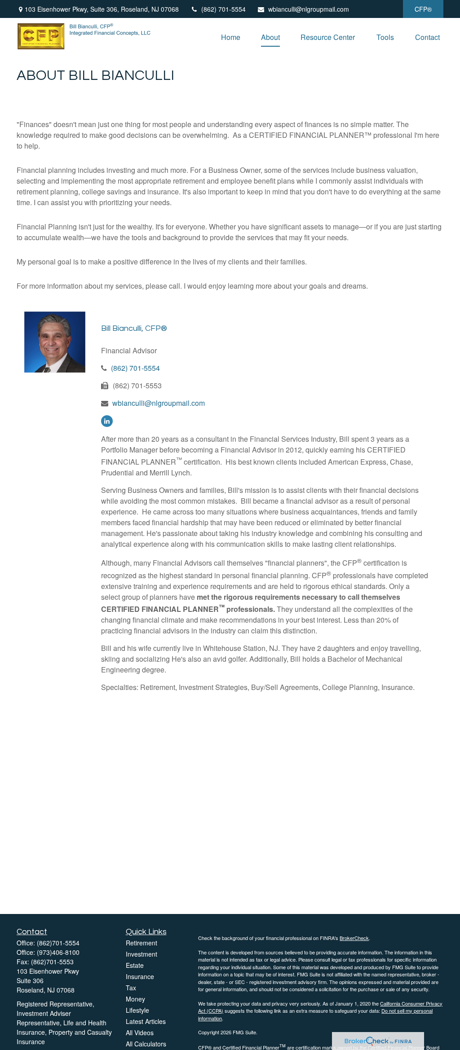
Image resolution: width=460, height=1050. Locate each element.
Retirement (141, 942)
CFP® (423, 8)
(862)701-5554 (58, 942)
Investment (141, 953)
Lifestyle (137, 1010)
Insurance (140, 976)
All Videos (140, 1032)
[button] (230, 36)
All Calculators (146, 1043)
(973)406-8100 (58, 952)
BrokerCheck (354, 937)
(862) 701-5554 (223, 8)
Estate (135, 965)
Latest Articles (146, 1021)
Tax (131, 987)
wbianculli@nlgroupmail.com (308, 8)
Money (135, 998)
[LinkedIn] (107, 421)
